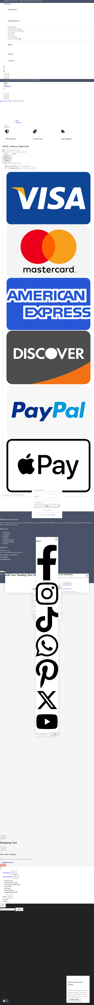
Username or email (41, 490)
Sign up (53, 515)
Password (39, 496)
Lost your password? (47, 510)
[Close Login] (3, 837)
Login (47, 505)
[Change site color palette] (5, 1001)
